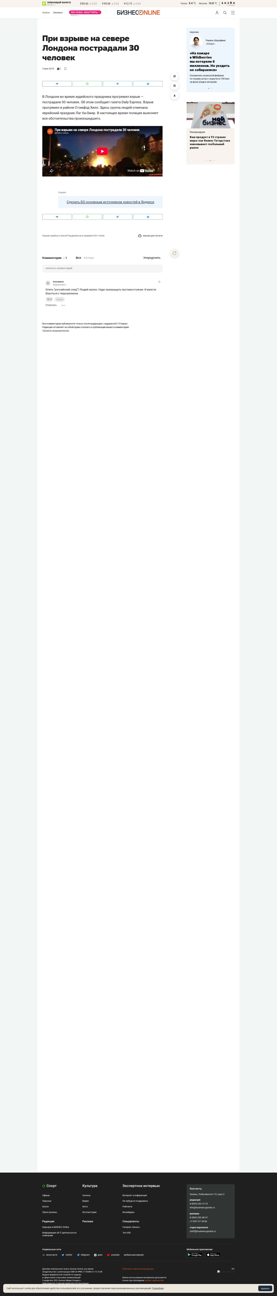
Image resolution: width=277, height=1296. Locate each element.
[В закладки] (175, 86)
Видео (85, 1201)
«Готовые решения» (216, 43)
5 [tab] (211, 160)
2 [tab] (210, 88)
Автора (89, 257)
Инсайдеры (128, 1212)
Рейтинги (127, 1206)
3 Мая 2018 (48, 68)
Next (231, 88)
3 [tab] (211, 88)
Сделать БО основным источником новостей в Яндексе (110, 202)
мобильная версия (134, 1255)
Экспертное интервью (141, 1186)
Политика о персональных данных (138, 1269)
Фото (85, 1206)
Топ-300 (126, 1232)
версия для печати (153, 235)
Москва (203, 3)
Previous (191, 88)
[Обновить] (175, 253)
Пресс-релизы (49, 1212)
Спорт (51, 1186)
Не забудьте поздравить (135, 1201)
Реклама (87, 1221)
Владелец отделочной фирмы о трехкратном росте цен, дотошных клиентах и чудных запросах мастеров (210, 74)
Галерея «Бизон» (131, 1227)
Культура (89, 1186)
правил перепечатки (154, 1280)
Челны (183, 3)
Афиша (46, 1195)
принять (265, 1288)
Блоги (45, 1206)
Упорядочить (151, 257)
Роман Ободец (214, 40)
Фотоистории (89, 1212)
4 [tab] (210, 160)
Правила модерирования (55, 330)
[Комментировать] (175, 76)
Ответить (51, 305)
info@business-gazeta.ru (202, 1207)
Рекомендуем (197, 132)
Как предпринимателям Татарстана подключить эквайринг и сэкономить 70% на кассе (210, 142)
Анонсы (86, 1195)
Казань (46, 12)
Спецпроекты (130, 1221)
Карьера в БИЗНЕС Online (55, 1227)
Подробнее (158, 1288)
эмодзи (59, 299)
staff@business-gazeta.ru (203, 1231)
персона (194, 32)
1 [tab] (208, 88)
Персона (46, 1201)
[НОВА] (85, 13)
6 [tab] (213, 160)
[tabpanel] (210, 57)
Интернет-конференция (134, 1195)
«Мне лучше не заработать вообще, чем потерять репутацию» (209, 59)
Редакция (48, 1221)
